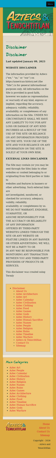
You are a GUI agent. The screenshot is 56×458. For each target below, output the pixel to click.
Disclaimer (18, 288)
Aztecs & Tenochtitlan (28, 340)
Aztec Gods (22, 314)
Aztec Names (23, 322)
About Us (21, 291)
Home (46, 424)
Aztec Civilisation (26, 302)
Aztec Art (21, 297)
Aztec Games (23, 311)
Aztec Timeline (24, 334)
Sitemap (21, 345)
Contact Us (22, 342)
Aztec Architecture (27, 294)
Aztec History (24, 317)
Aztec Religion (24, 328)
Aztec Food (22, 308)
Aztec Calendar (25, 299)
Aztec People (23, 325)
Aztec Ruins (23, 331)
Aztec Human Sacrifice (29, 319)
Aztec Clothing (24, 305)
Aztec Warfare (24, 337)
